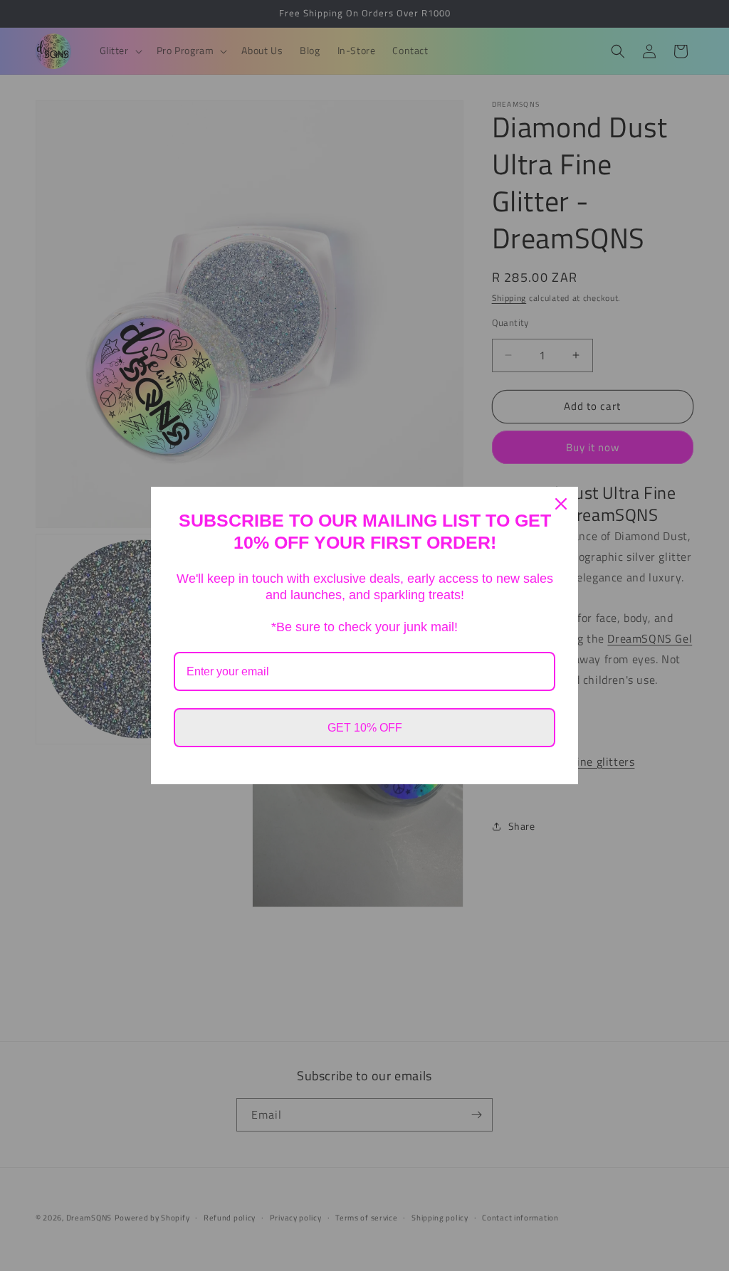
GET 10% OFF (364, 728)
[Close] (561, 504)
